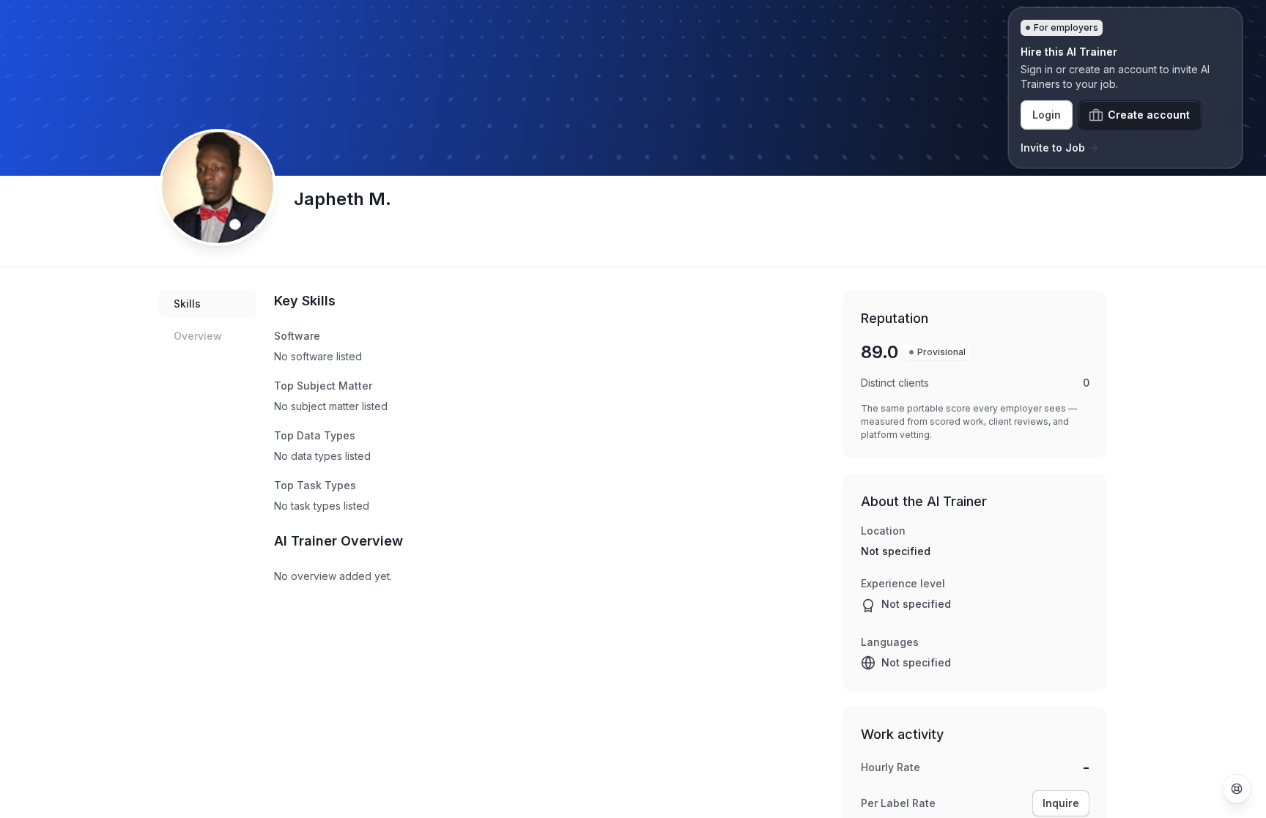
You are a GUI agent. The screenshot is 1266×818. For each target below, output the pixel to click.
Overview (198, 336)
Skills (187, 303)
